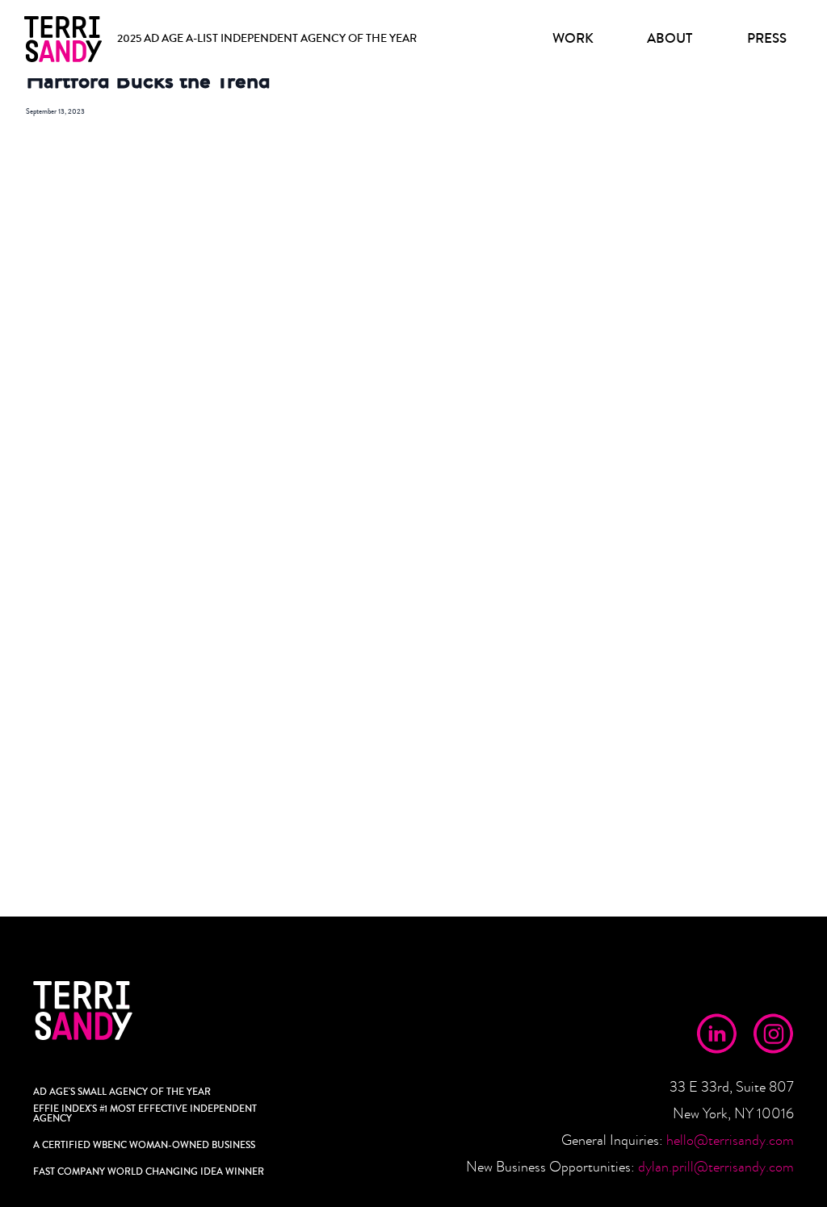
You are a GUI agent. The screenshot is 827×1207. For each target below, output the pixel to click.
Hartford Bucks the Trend (148, 80)
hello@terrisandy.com (730, 1140)
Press (767, 38)
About (669, 38)
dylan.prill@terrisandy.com (716, 1167)
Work (573, 38)
